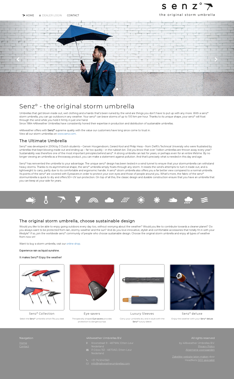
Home (30, 15)
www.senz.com (67, 133)
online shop (73, 243)
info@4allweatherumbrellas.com (110, 363)
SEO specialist (206, 360)
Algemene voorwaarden (200, 349)
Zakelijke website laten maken (190, 356)
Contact (73, 15)
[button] (17, 58)
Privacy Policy (206, 346)
